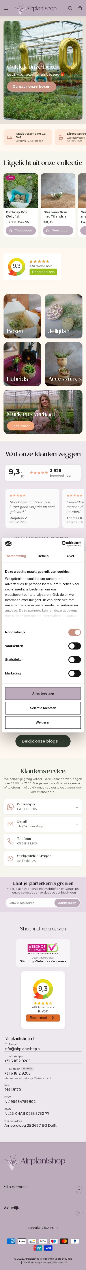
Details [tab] (43, 556)
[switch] (74, 645)
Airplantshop (31, 1258)
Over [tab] (70, 556)
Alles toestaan (43, 693)
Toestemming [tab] (15, 556)
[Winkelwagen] (79, 8)
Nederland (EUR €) (41, 1227)
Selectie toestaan (43, 708)
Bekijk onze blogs (43, 741)
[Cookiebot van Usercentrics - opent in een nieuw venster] (62, 544)
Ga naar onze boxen (31, 86)
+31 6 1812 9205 (17, 1061)
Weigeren (43, 722)
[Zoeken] (70, 8)
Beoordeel (43, 272)
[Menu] (7, 8)
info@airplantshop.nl (22, 1049)
